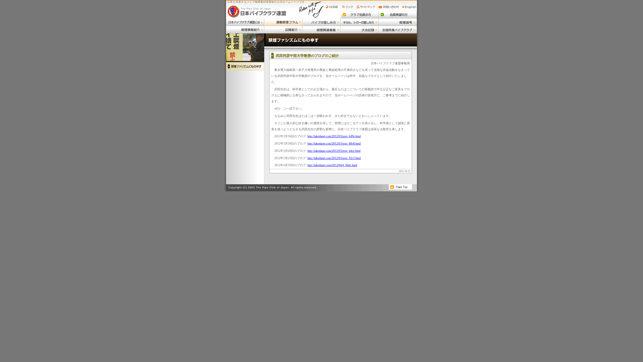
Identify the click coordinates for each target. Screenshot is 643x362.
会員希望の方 (398, 14)
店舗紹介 (283, 29)
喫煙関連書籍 (321, 29)
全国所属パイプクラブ (398, 29)
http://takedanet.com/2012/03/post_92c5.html (334, 158)
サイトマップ (366, 7)
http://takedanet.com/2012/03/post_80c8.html (334, 143)
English (409, 7)
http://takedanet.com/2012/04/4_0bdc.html (332, 165)
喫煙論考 (398, 22)
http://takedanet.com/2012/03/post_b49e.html (334, 136)
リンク (348, 7)
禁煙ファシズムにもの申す (245, 66)
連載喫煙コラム (283, 22)
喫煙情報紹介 (245, 29)
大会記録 (360, 29)
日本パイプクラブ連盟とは (245, 22)
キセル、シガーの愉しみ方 (360, 22)
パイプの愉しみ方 (321, 22)
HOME (333, 7)
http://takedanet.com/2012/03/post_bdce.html (333, 151)
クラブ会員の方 (360, 14)
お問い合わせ (389, 7)
